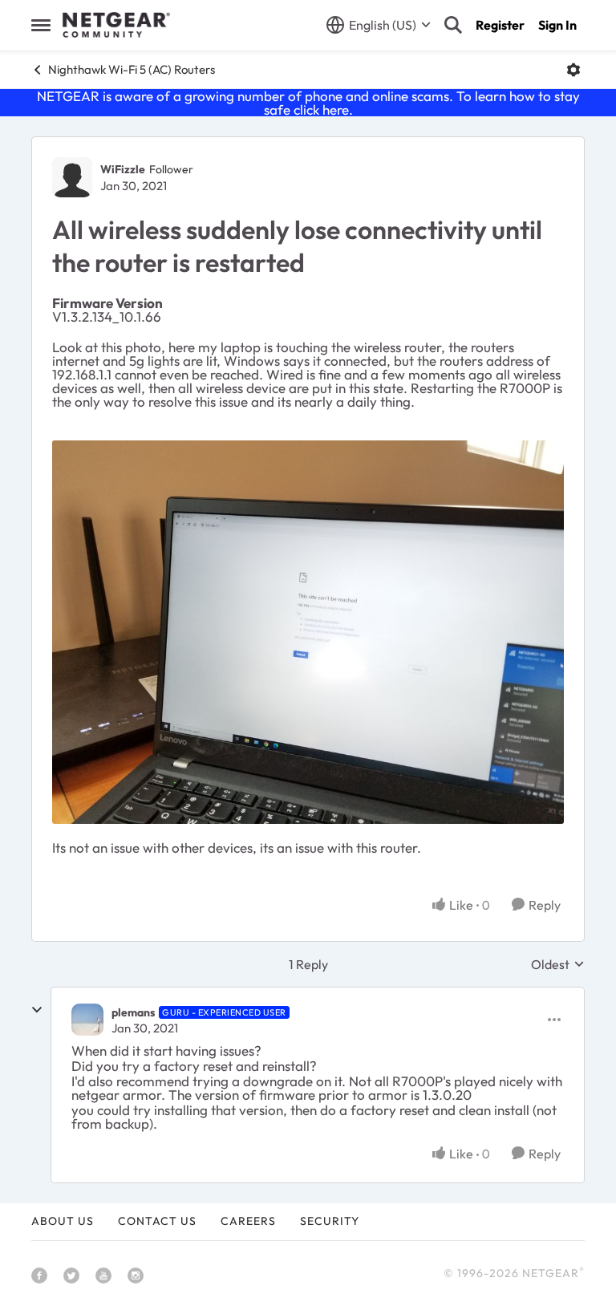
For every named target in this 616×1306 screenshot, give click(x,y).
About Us (62, 1221)
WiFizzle (122, 169)
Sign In (557, 25)
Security (329, 1221)
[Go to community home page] (116, 25)
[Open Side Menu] (41, 25)
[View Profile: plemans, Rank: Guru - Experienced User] (87, 1020)
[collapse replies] (37, 1010)
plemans (133, 1012)
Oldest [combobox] (558, 964)
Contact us (157, 1221)
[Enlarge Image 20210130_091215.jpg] (308, 632)
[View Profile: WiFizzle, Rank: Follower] (72, 177)
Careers (248, 1221)
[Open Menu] (573, 70)
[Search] (453, 24)
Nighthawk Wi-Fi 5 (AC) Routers (131, 69)
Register (500, 25)
